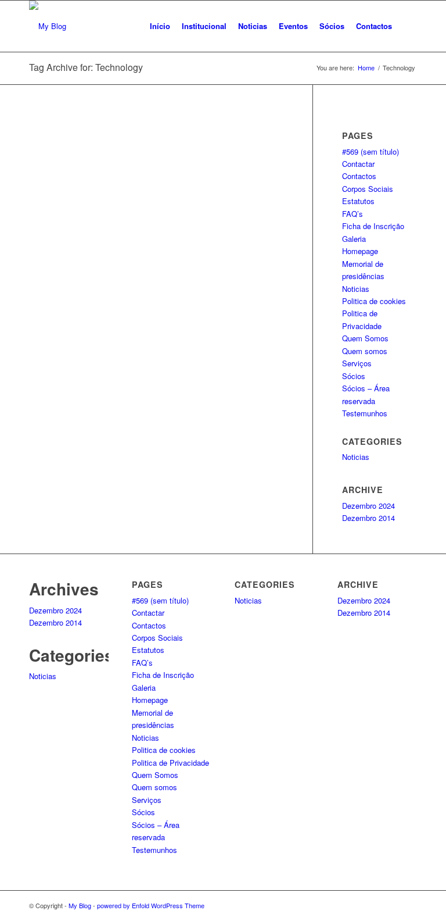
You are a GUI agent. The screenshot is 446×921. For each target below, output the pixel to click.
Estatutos (358, 200)
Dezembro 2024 (368, 505)
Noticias (355, 288)
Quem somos (364, 350)
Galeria (354, 238)
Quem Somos (365, 338)
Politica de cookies (374, 300)
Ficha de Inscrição (373, 225)
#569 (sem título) (370, 151)
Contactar (358, 163)
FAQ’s (352, 213)
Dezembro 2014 (368, 517)
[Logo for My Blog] (47, 26)
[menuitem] (160, 26)
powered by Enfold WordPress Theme (150, 905)
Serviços (357, 363)
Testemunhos (364, 413)
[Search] (407, 26)
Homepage (360, 250)
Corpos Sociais (367, 188)
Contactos (359, 175)
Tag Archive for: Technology (86, 67)
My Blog (80, 905)
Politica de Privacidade (170, 762)
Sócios (353, 375)
